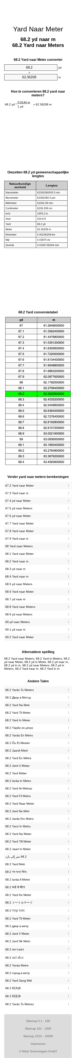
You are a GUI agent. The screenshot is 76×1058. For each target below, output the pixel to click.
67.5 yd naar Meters (18, 508)
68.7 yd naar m (15, 599)
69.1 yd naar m (15, 629)
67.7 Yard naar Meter (19, 523)
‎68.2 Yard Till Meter (18, 841)
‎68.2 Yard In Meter (17, 720)
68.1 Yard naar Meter (19, 553)
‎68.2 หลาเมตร (14, 949)
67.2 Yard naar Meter (19, 485)
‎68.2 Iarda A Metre (17, 879)
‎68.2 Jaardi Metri (16, 750)
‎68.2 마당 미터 (15, 910)
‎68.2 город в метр (17, 973)
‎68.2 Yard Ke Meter (18, 895)
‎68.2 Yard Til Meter (18, 712)
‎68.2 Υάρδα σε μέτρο (19, 727)
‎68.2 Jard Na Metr (17, 811)
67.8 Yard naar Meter (19, 531)
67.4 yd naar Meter (18, 500)
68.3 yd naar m (15, 569)
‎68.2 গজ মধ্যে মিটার (16, 871)
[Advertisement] (38, 10)
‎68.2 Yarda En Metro (19, 735)
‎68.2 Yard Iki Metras (18, 788)
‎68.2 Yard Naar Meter (19, 803)
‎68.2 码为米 (13, 988)
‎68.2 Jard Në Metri (17, 941)
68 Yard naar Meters (19, 546)
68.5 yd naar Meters (18, 584)
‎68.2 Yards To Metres (19, 1004)
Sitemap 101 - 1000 (38, 1028)
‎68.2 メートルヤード (19, 902)
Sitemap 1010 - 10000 (38, 1036)
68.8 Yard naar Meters (20, 606)
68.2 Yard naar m (16, 561)
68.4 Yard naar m (16, 576)
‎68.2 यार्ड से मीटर (15, 887)
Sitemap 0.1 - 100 (38, 1021)
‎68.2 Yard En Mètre (18, 758)
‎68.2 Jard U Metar (17, 765)
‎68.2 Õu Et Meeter (17, 743)
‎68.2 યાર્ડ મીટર (14, 957)
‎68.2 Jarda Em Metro (19, 818)
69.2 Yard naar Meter (19, 637)
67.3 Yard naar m (16, 493)
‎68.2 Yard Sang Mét (18, 980)
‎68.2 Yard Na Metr (17, 705)
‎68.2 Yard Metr (15, 864)
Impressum (38, 1043)
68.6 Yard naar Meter (19, 591)
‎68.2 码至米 (13, 996)
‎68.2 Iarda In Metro (18, 781)
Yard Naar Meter (38, 29)
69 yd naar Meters (17, 622)
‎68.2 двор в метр (16, 926)
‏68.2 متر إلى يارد (16, 856)
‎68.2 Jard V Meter (17, 933)
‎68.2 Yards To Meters (19, 690)
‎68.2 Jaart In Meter (18, 849)
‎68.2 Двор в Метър (18, 697)
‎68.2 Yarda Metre (16, 965)
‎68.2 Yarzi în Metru (18, 826)
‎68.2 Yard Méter (16, 773)
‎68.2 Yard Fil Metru (18, 796)
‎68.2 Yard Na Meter (18, 834)
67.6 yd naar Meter (18, 516)
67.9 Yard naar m (16, 538)
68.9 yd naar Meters (18, 614)
